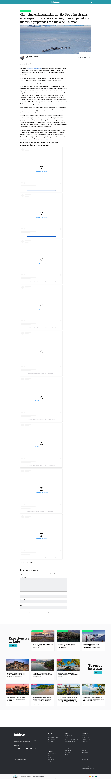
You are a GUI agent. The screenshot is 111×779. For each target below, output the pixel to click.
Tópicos (32, 2)
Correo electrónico (25, 599)
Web (21, 605)
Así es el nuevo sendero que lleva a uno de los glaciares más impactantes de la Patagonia (68, 646)
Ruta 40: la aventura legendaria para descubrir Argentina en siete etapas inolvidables (43, 646)
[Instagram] (19, 749)
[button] (91, 2)
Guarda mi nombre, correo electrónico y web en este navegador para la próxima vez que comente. (41, 612)
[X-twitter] (23, 749)
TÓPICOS (50, 751)
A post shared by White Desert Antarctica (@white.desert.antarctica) (41, 190)
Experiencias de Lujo (25, 10)
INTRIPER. (24, 759)
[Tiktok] (35, 749)
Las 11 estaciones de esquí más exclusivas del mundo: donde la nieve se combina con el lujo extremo (93, 646)
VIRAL (66, 733)
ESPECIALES (85, 733)
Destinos (22, 2)
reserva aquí (47, 139)
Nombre (22, 594)
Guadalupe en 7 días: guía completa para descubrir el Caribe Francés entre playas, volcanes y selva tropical (93, 699)
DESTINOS (51, 733)
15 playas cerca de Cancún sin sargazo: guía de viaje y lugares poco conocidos (68, 674)
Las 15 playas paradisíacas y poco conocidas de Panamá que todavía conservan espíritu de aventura (42, 699)
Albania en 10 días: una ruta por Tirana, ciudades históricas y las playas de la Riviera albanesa (16, 674)
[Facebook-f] (15, 749)
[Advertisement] (55, 718)
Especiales (84, 2)
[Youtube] (27, 749)
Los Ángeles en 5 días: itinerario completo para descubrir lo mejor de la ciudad (17, 699)
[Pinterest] (31, 749)
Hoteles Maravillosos (71, 2)
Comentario (23, 577)
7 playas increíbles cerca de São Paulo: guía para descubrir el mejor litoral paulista (42, 674)
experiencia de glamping (34, 68)
